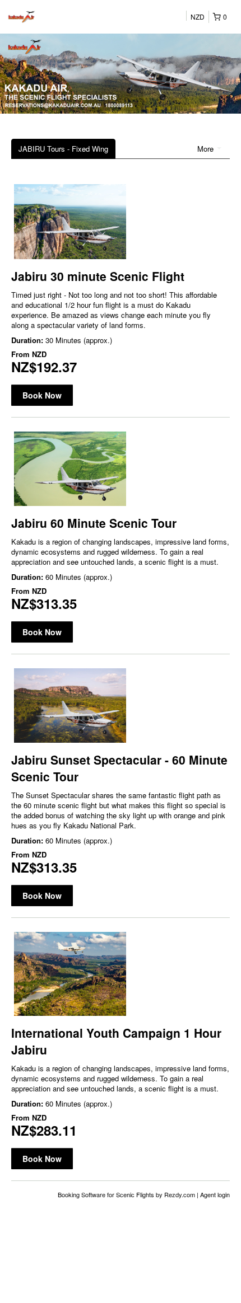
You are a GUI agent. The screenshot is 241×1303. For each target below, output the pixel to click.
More (206, 148)
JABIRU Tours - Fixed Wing (63, 148)
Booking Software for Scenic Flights (107, 1194)
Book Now (42, 395)
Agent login (215, 1194)
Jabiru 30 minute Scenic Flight (97, 276)
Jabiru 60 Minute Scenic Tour (94, 522)
